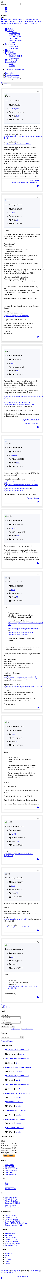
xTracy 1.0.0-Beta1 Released (14, 1128)
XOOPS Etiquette (11, 1174)
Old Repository (14, 58)
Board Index (13, 46)
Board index (9, 73)
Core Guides (9, 1187)
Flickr (7, 1257)
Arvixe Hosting (34, 1270)
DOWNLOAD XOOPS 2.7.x (17, 69)
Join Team (8, 1235)
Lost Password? (27, 1029)
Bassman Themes (33, 498)
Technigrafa (34, 180)
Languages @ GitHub (12, 1203)
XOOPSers (9, 1172)
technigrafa (15, 109)
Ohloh (7, 1261)
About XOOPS (14, 33)
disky (13, 213)
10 (38, 942)
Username (4, 1015)
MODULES (11, 54)
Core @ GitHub (10, 1215)
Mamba (21, 1054)
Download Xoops (11, 1197)
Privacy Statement (15, 40)
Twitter (7, 1263)
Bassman (14, 455)
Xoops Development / (12, 75)
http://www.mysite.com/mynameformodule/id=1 (21, 485)
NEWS (9, 50)
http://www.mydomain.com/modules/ (16, 919)
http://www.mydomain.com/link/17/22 (16, 927)
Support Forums (10, 1205)
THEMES (10, 52)
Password (4, 1020)
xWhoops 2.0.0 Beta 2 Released (15, 1119)
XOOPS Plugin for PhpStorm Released (17, 1093)
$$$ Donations (10, 1233)
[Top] (38, 186)
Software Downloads (32, 423)
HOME (10, 29)
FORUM (10, 44)
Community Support (31, 19)
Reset (12, 1027)
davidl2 (13, 528)
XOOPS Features (15, 37)
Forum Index (7, 19)
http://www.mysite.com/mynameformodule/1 (24, 679)
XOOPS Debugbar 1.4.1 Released (16, 1110)
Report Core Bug (11, 1245)
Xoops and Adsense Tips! (30, 420)
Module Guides (10, 1189)
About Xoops (9, 1165)
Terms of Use (5, 1270)
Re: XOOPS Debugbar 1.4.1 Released (17, 1050)
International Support (12, 1207)
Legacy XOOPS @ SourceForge (16, 1223)
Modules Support (6, 21)
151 (17, 371)
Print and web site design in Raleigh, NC (24, 182)
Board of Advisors (11, 1169)
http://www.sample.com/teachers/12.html (17, 144)
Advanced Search (7, 1041)
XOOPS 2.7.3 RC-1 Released (14, 1102)
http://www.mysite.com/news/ (14, 490)
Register (12, 66)
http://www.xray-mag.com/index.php (16, 316)
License (12, 42)
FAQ (7, 1185)
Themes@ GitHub (11, 1201)
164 (17, 116)
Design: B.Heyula (22, 1276)
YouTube (8, 1259)
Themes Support (18, 21)
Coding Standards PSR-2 (13, 1225)
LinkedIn (8, 1255)
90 (17, 220)
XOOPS (10, 31)
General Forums (18, 19)
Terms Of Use (14, 38)
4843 (18, 536)
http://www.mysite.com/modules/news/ (17, 489)
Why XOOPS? (14, 35)
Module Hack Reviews (14, 23)
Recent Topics (14, 48)
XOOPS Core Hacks (12, 77)
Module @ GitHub (15, 56)
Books (7, 1183)
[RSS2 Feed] (7, 1272)
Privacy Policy (16, 1270)
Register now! (15, 1029)
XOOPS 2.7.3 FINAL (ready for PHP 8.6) (18, 1067)
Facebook (8, 1253)
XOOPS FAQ (12, 60)
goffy (17, 1063)
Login (11, 64)
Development (29, 21)
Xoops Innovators (11, 1170)
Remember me (8, 1025)
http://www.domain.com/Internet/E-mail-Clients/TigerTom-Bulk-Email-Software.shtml (19, 403)
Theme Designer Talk (30, 23)
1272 (18, 463)
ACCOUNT (11, 62)
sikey (13, 363)
